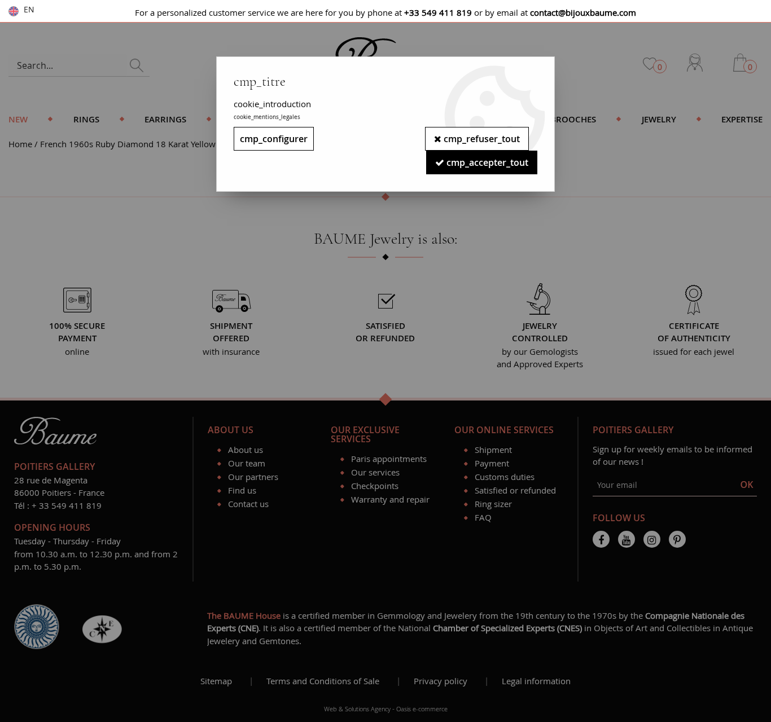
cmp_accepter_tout (486, 162)
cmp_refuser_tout (480, 139)
